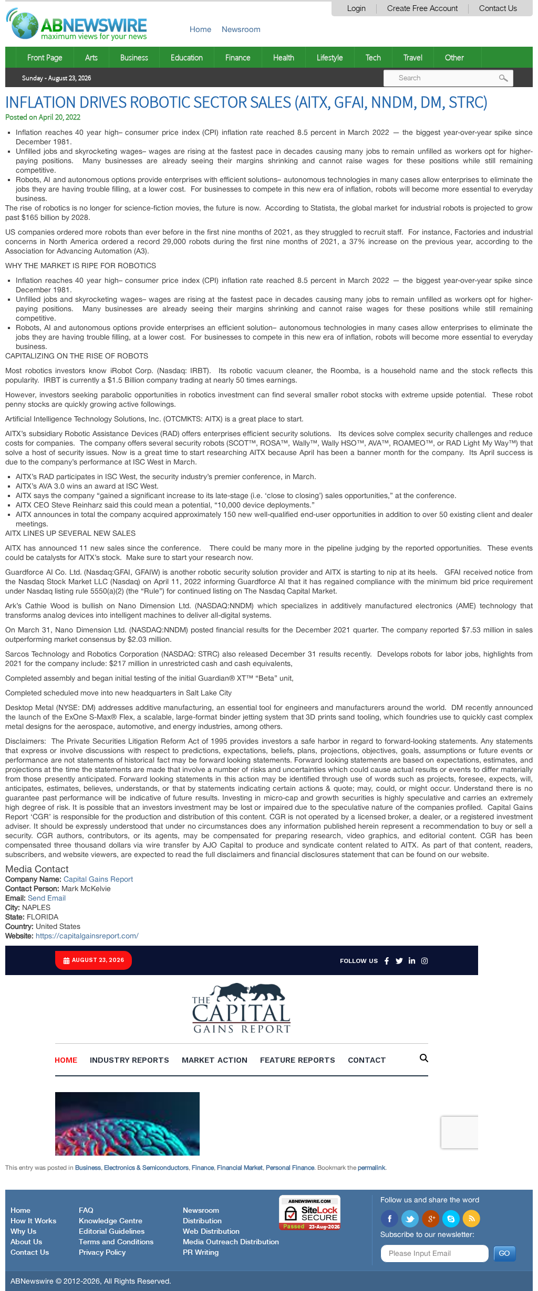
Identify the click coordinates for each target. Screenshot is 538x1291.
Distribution (202, 1221)
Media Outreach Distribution (231, 1242)
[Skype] (451, 1220)
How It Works (33, 1221)
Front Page (45, 57)
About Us (26, 1242)
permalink (371, 1167)
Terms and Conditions (116, 1242)
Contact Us (498, 9)
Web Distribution (211, 1231)
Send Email (47, 898)
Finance (238, 57)
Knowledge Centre (110, 1221)
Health (283, 57)
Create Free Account (422, 9)
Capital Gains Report (98, 879)
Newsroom (241, 29)
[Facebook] (389, 1220)
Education (187, 57)
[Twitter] (410, 1220)
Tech (373, 57)
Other (454, 57)
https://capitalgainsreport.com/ (87, 936)
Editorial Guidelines (111, 1231)
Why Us (23, 1231)
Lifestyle (330, 57)
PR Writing (201, 1252)
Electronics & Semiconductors (146, 1167)
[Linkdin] (430, 1220)
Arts (91, 57)
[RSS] (471, 1220)
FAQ (86, 1210)
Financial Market (240, 1167)
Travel (413, 57)
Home (200, 29)
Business (134, 57)
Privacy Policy (102, 1252)
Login (356, 9)
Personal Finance (290, 1167)
